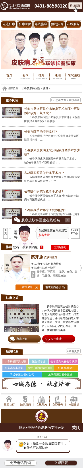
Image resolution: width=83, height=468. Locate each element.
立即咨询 (60, 247)
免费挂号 (57, 404)
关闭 (76, 427)
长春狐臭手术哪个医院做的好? (45, 210)
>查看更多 (73, 351)
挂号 (42, 76)
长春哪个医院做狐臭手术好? (43, 191)
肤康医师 (25, 24)
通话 (57, 76)
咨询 (25, 76)
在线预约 (41, 404)
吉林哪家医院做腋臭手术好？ (44, 173)
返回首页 (9, 404)
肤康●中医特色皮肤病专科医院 (41, 427)
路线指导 (41, 24)
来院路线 (74, 76)
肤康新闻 (25, 404)
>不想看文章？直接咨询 (65, 100)
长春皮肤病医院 (30, 88)
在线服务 (73, 24)
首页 (9, 76)
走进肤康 (9, 24)
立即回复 (61, 463)
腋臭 (45, 88)
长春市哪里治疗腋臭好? (40, 131)
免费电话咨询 (20, 463)
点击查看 (44, 235)
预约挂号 (57, 24)
